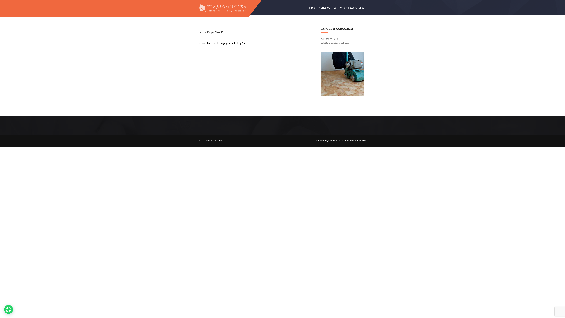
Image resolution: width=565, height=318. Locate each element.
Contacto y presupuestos (349, 7)
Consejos (324, 7)
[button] (8, 309)
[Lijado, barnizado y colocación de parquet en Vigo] (225, 7)
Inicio (312, 7)
